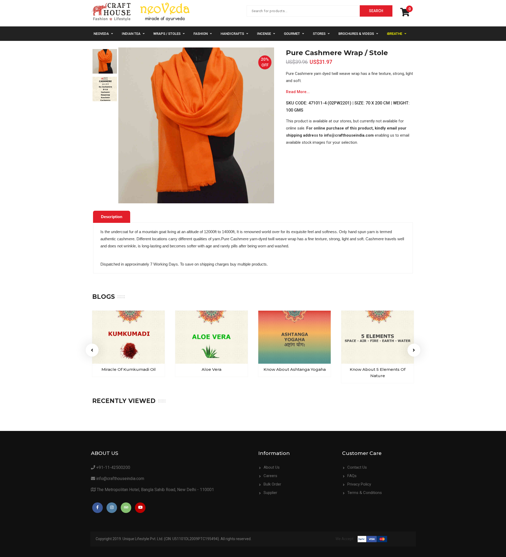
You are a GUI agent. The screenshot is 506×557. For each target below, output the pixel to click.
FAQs (352, 475)
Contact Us (357, 467)
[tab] (111, 217)
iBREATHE (394, 34)
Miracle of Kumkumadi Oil (128, 369)
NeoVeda (101, 34)
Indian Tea (131, 34)
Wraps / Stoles (167, 34)
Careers (270, 475)
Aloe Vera (211, 369)
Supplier (270, 492)
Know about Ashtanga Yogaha (295, 369)
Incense (264, 34)
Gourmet (292, 34)
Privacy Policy (359, 484)
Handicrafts (232, 34)
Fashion (200, 34)
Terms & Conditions (364, 492)
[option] (105, 61)
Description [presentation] (111, 216)
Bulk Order (272, 484)
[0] (406, 14)
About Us (272, 467)
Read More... (298, 91)
